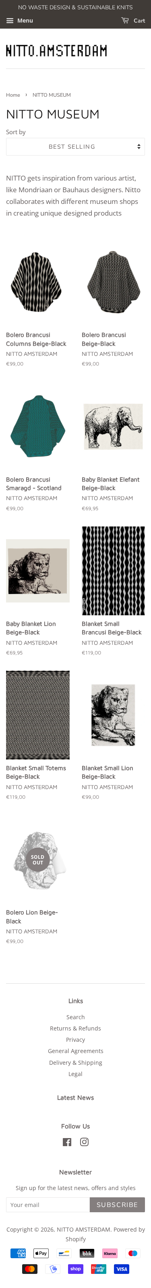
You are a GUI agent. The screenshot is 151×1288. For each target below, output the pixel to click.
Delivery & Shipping (75, 1062)
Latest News (75, 1097)
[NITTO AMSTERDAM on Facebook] (67, 1143)
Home (13, 95)
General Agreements (75, 1051)
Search (75, 1017)
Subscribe (117, 1205)
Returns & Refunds (75, 1028)
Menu (24, 20)
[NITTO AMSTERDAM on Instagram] (84, 1143)
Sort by (16, 132)
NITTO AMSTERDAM (83, 1229)
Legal (75, 1074)
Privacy (75, 1039)
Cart (138, 21)
